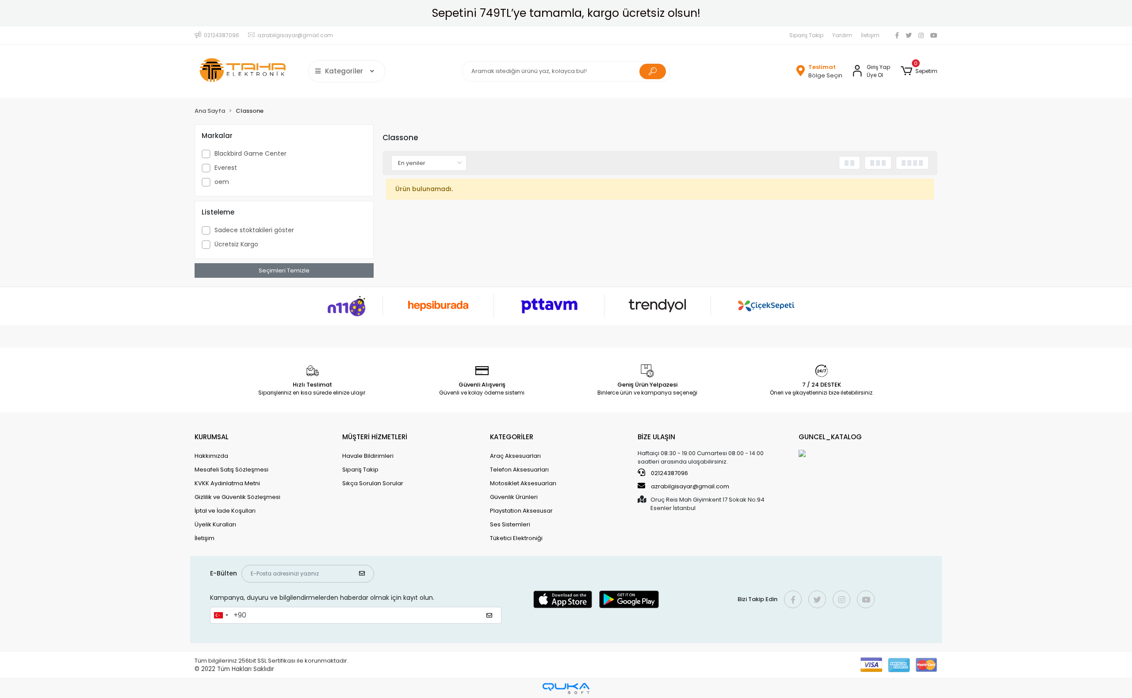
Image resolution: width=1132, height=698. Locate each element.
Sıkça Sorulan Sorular (372, 483)
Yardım (842, 35)
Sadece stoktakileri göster (254, 230)
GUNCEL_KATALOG (830, 436)
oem (221, 181)
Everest (225, 167)
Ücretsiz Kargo (236, 244)
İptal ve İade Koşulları (225, 510)
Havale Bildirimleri (368, 456)
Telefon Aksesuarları (519, 469)
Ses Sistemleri (510, 524)
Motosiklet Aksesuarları (523, 483)
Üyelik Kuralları (215, 524)
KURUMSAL (212, 436)
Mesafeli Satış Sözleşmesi (231, 469)
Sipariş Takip (806, 35)
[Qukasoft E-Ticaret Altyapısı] (566, 688)
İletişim (870, 35)
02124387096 (669, 473)
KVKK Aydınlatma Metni (227, 483)
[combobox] (220, 615)
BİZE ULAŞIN (656, 436)
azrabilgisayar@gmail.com (690, 486)
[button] (919, 71)
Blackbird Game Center (250, 153)
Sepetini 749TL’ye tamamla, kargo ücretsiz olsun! (566, 13)
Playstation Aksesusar (521, 510)
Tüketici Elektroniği (516, 538)
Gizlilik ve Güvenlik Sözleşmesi (237, 497)
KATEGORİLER (511, 436)
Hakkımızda (211, 456)
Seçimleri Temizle (284, 270)
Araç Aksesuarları (515, 456)
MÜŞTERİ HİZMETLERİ (374, 436)
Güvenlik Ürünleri (514, 497)
